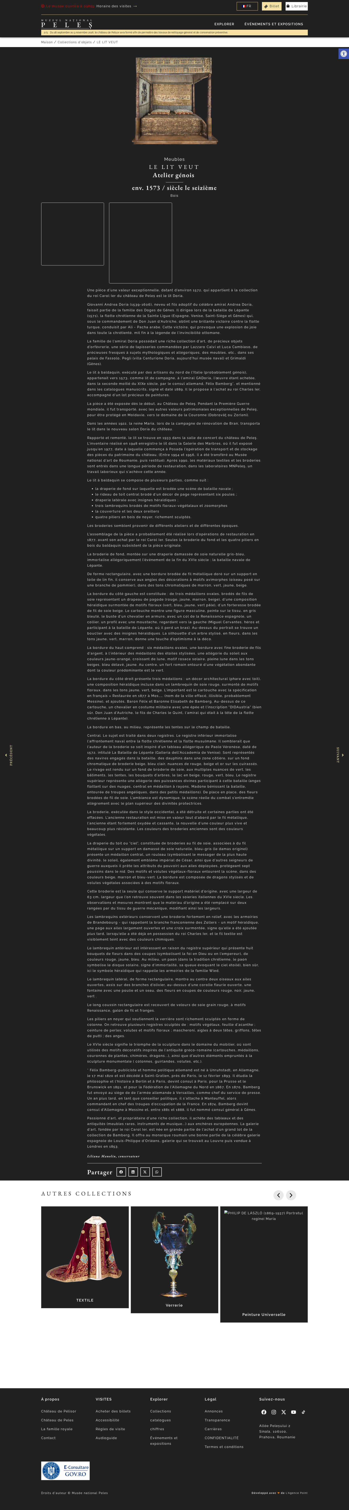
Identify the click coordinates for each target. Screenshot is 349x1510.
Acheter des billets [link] (113, 1411)
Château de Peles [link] (57, 1420)
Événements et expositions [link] (274, 24)
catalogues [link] (160, 1420)
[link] (343, 53)
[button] (121, 1171)
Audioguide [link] (106, 1438)
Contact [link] (48, 1438)
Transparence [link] (217, 1420)
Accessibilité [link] (107, 1420)
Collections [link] (160, 1411)
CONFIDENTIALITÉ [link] (222, 1438)
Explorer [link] (224, 24)
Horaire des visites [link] (114, 6)
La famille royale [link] (57, 1429)
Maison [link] (47, 42)
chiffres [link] (157, 1429)
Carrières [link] (213, 1429)
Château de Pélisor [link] (59, 1411)
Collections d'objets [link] (75, 42)
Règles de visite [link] (110, 1429)
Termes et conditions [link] (224, 1447)
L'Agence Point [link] (297, 1493)
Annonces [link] (214, 1411)
